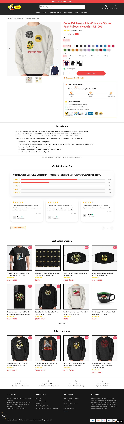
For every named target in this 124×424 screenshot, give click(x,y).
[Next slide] (58, 49)
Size (64, 53)
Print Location (67, 59)
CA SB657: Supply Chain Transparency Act (47, 408)
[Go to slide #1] (29, 80)
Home (9, 18)
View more (62, 323)
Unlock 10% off (3, 416)
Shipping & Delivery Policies (71, 398)
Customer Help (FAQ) (70, 408)
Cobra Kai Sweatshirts (32, 18)
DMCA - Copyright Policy (42, 406)
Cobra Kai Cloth (18, 18)
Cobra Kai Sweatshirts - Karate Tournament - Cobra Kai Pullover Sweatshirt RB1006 (102, 365)
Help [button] (121, 421)
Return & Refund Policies (70, 403)
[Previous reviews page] (103, 228)
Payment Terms (68, 401)
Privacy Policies (39, 403)
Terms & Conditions (40, 401)
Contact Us (67, 406)
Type (64, 37)
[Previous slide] (10, 49)
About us (38, 398)
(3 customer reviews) (77, 30)
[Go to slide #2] (38, 80)
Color (65, 43)
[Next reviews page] (112, 228)
